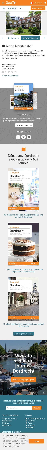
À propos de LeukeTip (9, 418)
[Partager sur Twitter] (23, 137)
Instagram (31, 425)
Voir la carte (14, 38)
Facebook (31, 421)
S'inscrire (37, 408)
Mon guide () (39, 8)
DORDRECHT (12, 8)
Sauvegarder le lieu (31, 38)
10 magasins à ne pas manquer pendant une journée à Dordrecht (23, 215)
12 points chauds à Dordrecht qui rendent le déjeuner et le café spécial (23, 270)
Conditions (5, 423)
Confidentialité (6, 425)
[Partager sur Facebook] (18, 137)
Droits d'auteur (7, 421)
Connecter (38, 3)
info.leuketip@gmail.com (36, 418)
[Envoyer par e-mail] (29, 137)
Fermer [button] (36, 441)
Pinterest (31, 427)
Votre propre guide (25, 125)
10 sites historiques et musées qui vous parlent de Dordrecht (23, 325)
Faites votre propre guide (23, 379)
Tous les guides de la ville (23, 334)
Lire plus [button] (16, 446)
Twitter (30, 423)
